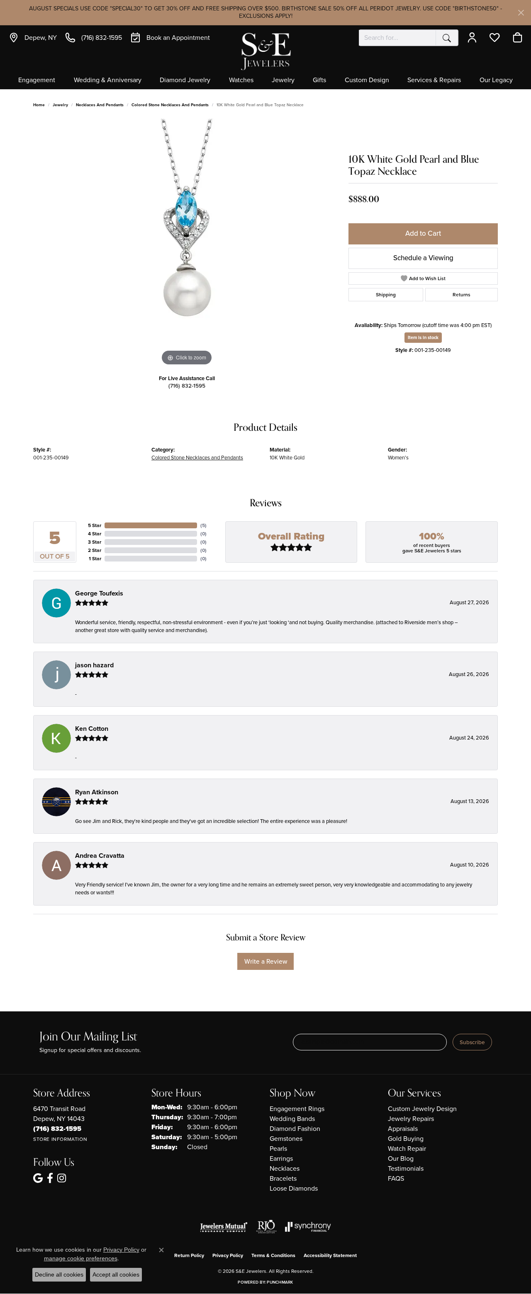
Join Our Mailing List (88, 1037)
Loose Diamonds (294, 1188)
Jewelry (283, 80)
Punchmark (280, 1282)
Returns (461, 294)
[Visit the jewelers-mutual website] (224, 1226)
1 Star (95, 558)
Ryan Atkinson (96, 792)
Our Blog (401, 1158)
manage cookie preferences (80, 1258)
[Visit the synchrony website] (308, 1226)
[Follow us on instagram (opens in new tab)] (61, 1178)
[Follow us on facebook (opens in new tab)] (50, 1178)
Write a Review (265, 961)
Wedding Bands (292, 1118)
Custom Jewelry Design (422, 1108)
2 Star (94, 550)
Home (39, 105)
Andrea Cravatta (99, 855)
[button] (474, 37)
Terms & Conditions (273, 1255)
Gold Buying (406, 1138)
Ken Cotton (91, 728)
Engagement (36, 80)
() (203, 525)
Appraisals (403, 1128)
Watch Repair (407, 1148)
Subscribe (472, 1042)
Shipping (386, 294)
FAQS (396, 1178)
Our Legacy (496, 80)
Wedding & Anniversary (107, 80)
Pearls (278, 1148)
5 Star (94, 525)
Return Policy (189, 1255)
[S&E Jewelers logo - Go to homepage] (265, 50)
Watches (241, 80)
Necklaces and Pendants (100, 105)
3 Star (94, 542)
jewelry (60, 105)
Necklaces (285, 1168)
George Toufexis (99, 593)
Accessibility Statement (330, 1255)
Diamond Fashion (295, 1128)
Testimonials (406, 1168)
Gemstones (286, 1138)
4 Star (94, 533)
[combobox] (397, 38)
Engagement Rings (297, 1108)
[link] (32, 37)
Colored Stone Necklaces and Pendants (170, 105)
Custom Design (367, 80)
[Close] (521, 12)
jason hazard (94, 665)
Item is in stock (423, 337)
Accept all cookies (116, 1274)
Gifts (319, 80)
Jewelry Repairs (411, 1118)
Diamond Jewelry (185, 80)
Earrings (281, 1158)
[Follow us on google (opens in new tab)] (38, 1178)
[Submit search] (447, 38)
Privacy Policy (227, 1255)
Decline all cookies (59, 1274)
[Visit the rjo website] (266, 1226)
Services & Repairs (434, 80)
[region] (186, 243)
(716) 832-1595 (186, 385)
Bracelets (283, 1178)
